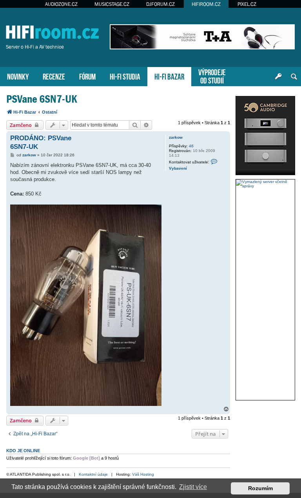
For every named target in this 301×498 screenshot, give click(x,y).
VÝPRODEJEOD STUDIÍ (212, 75)
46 (191, 146)
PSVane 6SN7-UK (41, 99)
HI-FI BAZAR (169, 76)
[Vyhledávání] (294, 77)
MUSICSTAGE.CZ (111, 4)
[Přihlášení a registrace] (278, 77)
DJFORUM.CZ (160, 4)
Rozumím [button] (260, 488)
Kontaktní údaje (93, 474)
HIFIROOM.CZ (206, 4)
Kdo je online (23, 450)
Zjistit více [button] (193, 487)
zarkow (176, 137)
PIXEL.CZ (247, 4)
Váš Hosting (143, 474)
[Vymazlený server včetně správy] (265, 183)
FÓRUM (87, 76)
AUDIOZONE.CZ (61, 4)
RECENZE (54, 76)
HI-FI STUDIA (125, 76)
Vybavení (178, 168)
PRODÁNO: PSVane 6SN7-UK (40, 142)
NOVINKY (18, 76)
